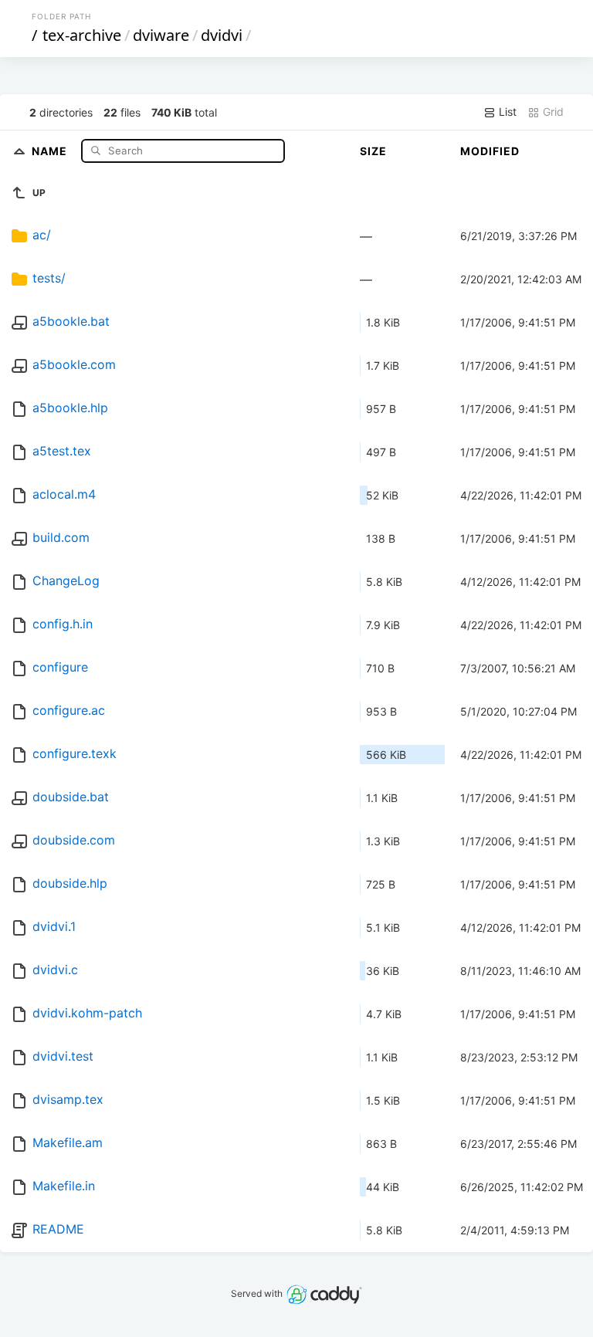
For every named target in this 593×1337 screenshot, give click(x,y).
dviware (161, 35)
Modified (490, 150)
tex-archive (81, 35)
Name (51, 150)
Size (373, 150)
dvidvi (221, 35)
